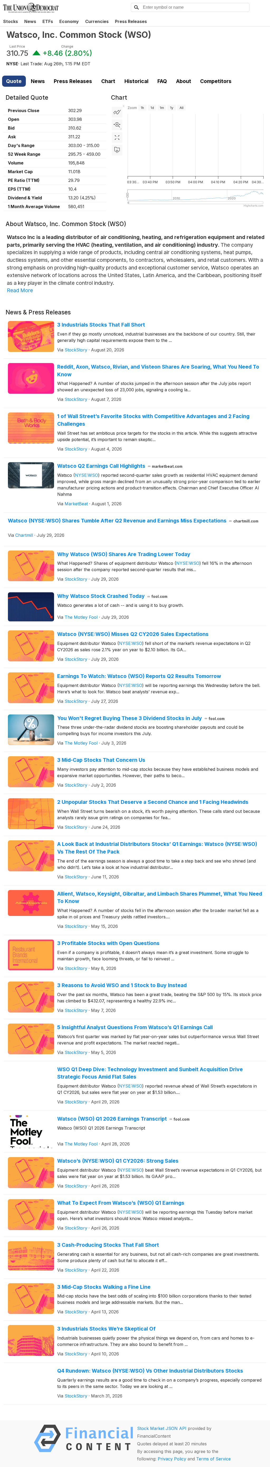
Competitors (216, 81)
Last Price (17, 46)
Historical (136, 81)
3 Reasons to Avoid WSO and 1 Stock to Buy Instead (122, 985)
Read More (20, 290)
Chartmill (24, 535)
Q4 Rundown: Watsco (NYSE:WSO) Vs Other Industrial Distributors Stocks (150, 1371)
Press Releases (131, 21)
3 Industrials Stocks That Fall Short (101, 325)
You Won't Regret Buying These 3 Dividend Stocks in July (141, 718)
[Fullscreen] (117, 137)
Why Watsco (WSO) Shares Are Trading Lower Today (123, 554)
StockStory (76, 349)
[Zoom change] (117, 125)
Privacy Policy (172, 1458)
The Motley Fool (81, 617)
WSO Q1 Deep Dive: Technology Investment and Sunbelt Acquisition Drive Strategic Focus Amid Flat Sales (150, 1073)
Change (67, 46)
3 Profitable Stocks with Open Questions (108, 943)
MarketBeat (76, 503)
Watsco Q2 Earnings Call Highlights (120, 466)
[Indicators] (117, 112)
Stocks (10, 21)
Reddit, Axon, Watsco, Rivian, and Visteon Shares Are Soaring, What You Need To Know (158, 371)
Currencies (97, 21)
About (183, 81)
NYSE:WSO (86, 475)
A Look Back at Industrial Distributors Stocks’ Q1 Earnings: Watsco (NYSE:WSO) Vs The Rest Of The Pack (157, 848)
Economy (69, 21)
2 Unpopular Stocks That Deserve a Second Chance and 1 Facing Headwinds (152, 802)
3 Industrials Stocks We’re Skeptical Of (106, 1329)
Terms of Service (213, 1458)
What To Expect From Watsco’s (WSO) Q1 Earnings (120, 1203)
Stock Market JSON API (161, 1428)
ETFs (47, 21)
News (30, 21)
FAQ (162, 81)
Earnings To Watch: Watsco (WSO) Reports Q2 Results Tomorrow (139, 676)
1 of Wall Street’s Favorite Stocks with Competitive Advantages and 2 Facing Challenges (153, 420)
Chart (108, 81)
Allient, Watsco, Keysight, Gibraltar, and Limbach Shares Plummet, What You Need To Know (159, 898)
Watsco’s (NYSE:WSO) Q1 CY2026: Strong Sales (118, 1161)
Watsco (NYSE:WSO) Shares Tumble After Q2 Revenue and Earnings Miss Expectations (133, 520)
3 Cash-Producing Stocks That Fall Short (108, 1245)
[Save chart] (117, 150)
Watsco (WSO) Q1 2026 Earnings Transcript (123, 1119)
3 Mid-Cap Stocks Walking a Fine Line (104, 1287)
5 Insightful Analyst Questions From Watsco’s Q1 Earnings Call (135, 1027)
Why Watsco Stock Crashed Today (112, 596)
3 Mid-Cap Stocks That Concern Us (101, 760)
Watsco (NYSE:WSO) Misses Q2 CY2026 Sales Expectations (133, 634)
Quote (14, 81)
